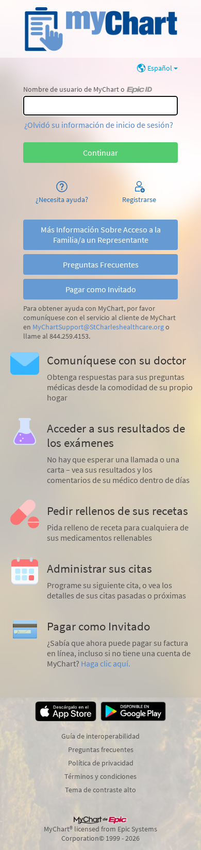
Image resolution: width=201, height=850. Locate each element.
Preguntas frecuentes (100, 749)
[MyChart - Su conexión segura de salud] (100, 29)
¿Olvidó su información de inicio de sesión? (98, 125)
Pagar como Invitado (100, 289)
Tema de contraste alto (100, 789)
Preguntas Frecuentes (101, 264)
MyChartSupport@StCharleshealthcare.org (98, 327)
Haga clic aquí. (105, 663)
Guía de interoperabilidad (100, 736)
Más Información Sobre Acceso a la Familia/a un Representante (101, 234)
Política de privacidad (100, 763)
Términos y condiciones (100, 776)
